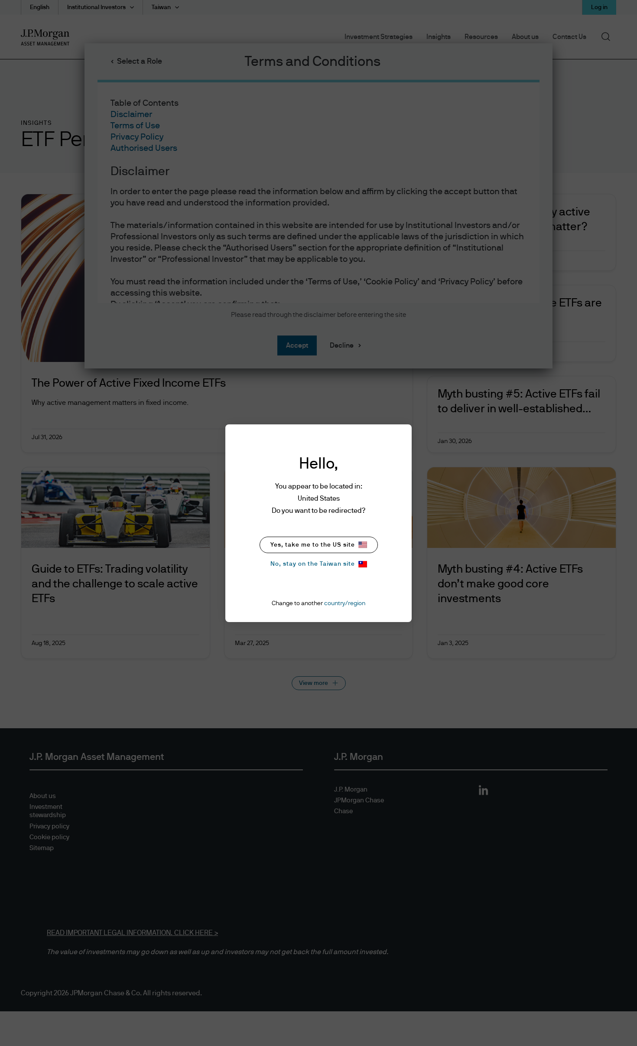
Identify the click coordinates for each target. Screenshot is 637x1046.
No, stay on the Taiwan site (312, 564)
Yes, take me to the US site (312, 545)
